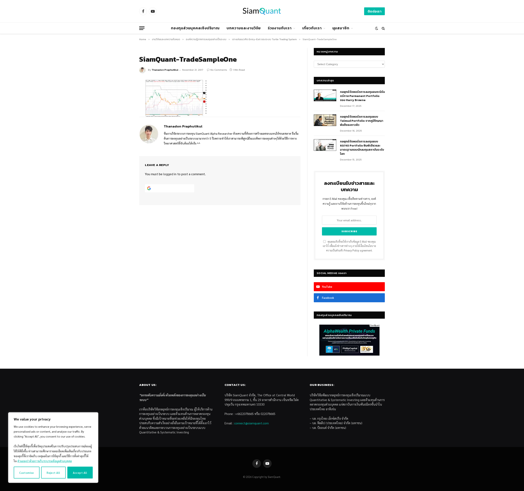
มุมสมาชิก (340, 28)
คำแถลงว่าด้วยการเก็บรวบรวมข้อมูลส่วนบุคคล (44, 461)
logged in (169, 174)
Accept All (80, 472)
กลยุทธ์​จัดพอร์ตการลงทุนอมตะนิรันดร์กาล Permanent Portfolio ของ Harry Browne (362, 96)
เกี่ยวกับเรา (312, 28)
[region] (53, 447)
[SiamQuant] (262, 11)
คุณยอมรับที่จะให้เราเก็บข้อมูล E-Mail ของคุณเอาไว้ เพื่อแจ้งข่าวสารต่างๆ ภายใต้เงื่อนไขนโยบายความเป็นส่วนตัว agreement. (349, 246)
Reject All (53, 472)
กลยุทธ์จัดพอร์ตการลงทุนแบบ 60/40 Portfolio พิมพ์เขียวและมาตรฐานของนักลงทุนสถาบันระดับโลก (362, 148)
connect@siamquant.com (251, 423)
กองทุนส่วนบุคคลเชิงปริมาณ (195, 28)
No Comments (218, 70)
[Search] (383, 28)
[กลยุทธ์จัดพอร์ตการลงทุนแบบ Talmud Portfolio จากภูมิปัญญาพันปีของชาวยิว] (325, 120)
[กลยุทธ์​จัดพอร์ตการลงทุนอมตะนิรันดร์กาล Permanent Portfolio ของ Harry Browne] (325, 95)
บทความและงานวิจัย (244, 28)
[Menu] (142, 28)
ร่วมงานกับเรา (280, 28)
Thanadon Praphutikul (165, 70)
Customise (26, 472)
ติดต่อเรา (374, 11)
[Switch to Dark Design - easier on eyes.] (376, 28)
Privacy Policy (351, 250)
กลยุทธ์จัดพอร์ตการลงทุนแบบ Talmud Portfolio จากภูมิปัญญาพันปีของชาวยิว (361, 121)
